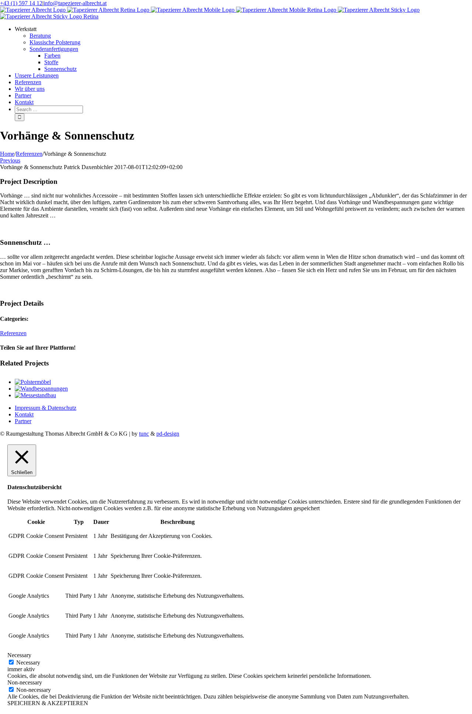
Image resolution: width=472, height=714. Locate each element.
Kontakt (24, 414)
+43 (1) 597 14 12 (21, 3)
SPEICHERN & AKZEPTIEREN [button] (47, 703)
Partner (23, 421)
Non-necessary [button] (24, 682)
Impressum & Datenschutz (45, 408)
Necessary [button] (19, 655)
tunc (144, 433)
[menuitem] (243, 49)
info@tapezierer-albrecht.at (75, 3)
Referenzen (13, 333)
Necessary (28, 662)
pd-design (167, 433)
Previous (10, 160)
